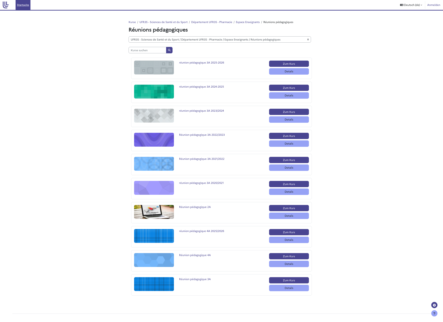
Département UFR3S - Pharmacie (211, 22)
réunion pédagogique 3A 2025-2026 (201, 62)
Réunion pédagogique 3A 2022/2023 (202, 134)
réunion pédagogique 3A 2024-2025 (201, 86)
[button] (411, 5)
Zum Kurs (289, 63)
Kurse (132, 22)
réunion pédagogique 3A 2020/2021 (201, 183)
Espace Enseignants (248, 22)
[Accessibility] (434, 305)
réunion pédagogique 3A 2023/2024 (201, 110)
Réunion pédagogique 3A (195, 279)
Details (289, 71)
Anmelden (433, 5)
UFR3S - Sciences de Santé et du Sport (163, 22)
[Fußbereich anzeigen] (434, 313)
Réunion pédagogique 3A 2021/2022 (201, 158)
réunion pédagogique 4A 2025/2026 (201, 231)
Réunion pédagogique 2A (195, 207)
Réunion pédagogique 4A (195, 255)
